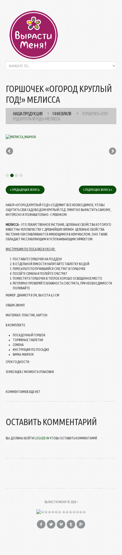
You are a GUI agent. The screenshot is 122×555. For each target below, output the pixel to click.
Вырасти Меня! (56, 502)
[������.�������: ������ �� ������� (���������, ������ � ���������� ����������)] (61, 511)
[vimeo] (61, 524)
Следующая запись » (97, 189)
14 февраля (61, 113)
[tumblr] (71, 524)
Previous (10, 151)
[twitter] (51, 524)
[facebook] (41, 524)
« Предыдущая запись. (25, 189)
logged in (42, 438)
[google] (81, 524)
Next (112, 151)
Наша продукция (27, 113)
